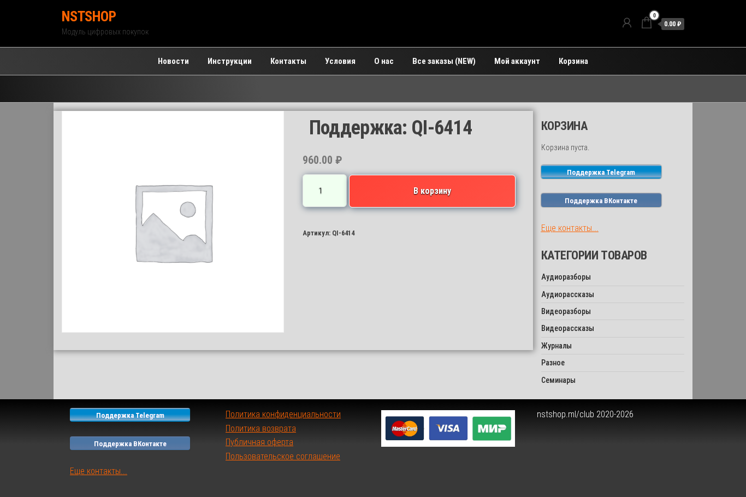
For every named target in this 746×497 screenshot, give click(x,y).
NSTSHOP (89, 16)
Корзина (573, 61)
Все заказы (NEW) (444, 61)
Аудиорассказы (567, 294)
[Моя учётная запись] (627, 23)
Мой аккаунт (517, 61)
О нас (384, 61)
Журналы (556, 345)
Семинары (558, 380)
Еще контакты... (570, 228)
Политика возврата (261, 428)
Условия (340, 61)
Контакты (288, 61)
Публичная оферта (259, 442)
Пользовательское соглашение (283, 456)
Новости (173, 61)
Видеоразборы (566, 311)
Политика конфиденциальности (283, 414)
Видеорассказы (567, 328)
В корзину (432, 191)
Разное (553, 362)
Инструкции (230, 61)
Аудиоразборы (566, 277)
